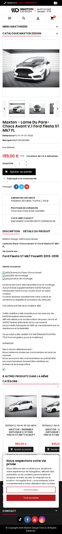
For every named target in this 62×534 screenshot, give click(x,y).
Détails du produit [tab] (36, 231)
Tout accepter (31, 497)
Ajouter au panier (18, 172)
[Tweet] (21, 186)
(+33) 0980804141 (27, 2)
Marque (7, 140)
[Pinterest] (26, 186)
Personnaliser (31, 489)
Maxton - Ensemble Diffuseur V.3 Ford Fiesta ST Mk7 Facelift (21, 432)
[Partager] (16, 186)
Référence (8, 135)
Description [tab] (11, 231)
